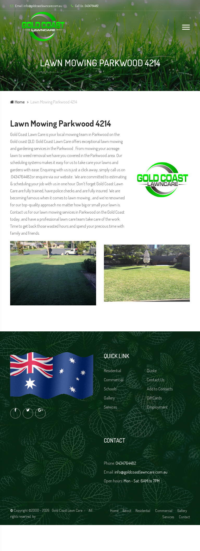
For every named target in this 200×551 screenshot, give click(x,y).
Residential (113, 370)
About (127, 510)
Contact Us (156, 379)
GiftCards (154, 398)
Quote (152, 370)
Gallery (110, 398)
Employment (157, 407)
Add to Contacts (160, 388)
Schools (110, 388)
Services (111, 407)
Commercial (114, 379)
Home (19, 101)
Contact (184, 517)
